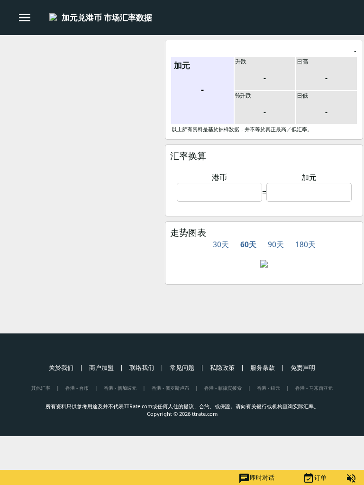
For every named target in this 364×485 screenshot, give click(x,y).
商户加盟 (101, 367)
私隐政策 (222, 367)
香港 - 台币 (77, 388)
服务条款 (262, 367)
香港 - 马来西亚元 (314, 388)
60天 (248, 244)
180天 (305, 244)
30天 (221, 244)
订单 (315, 478)
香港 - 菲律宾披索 (223, 388)
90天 (276, 244)
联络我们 (141, 367)
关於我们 (61, 367)
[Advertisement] (82, 103)
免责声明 (303, 367)
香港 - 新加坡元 (120, 388)
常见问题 (182, 367)
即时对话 (256, 478)
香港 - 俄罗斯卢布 (170, 388)
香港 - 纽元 (268, 388)
